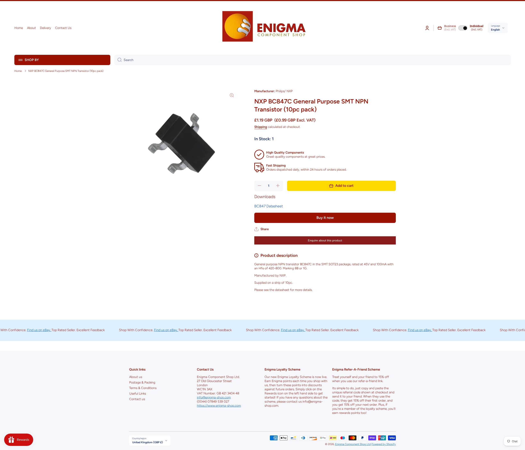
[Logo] (262, 28)
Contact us (137, 399)
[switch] (462, 27)
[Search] (118, 60)
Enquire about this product (325, 240)
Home (18, 70)
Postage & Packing (142, 382)
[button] (440, 28)
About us (135, 377)
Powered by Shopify (383, 444)
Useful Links (137, 393)
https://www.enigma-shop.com (219, 406)
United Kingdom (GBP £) (147, 442)
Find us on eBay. (30, 330)
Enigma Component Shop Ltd (353, 444)
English (495, 29)
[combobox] (312, 60)
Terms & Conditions (142, 388)
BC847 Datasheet (268, 206)
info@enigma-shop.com (214, 397)
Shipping (260, 127)
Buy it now (325, 217)
